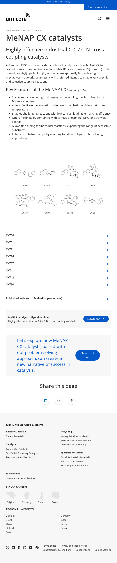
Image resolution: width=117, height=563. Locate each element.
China (9, 523)
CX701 (10, 242)
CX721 (10, 249)
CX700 (10, 235)
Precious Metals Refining (73, 444)
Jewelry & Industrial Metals (75, 436)
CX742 (10, 277)
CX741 (10, 270)
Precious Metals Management (76, 440)
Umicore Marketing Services (20, 478)
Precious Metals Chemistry (18, 30)
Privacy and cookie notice (74, 545)
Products (39, 30)
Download (93, 319)
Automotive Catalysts (17, 449)
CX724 (10, 256)
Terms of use (49, 545)
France (9, 532)
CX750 (10, 284)
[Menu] (107, 18)
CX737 (10, 263)
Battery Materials (15, 436)
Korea (64, 523)
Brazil (9, 519)
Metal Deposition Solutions (75, 465)
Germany (27, 502)
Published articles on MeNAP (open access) (34, 298)
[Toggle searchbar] (99, 18)
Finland (41, 502)
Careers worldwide (97, 7)
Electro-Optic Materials (73, 461)
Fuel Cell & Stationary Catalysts (22, 453)
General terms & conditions (57, 549)
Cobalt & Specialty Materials (75, 457)
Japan (64, 519)
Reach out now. (87, 355)
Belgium (11, 502)
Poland (55, 502)
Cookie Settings (103, 549)
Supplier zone (83, 549)
